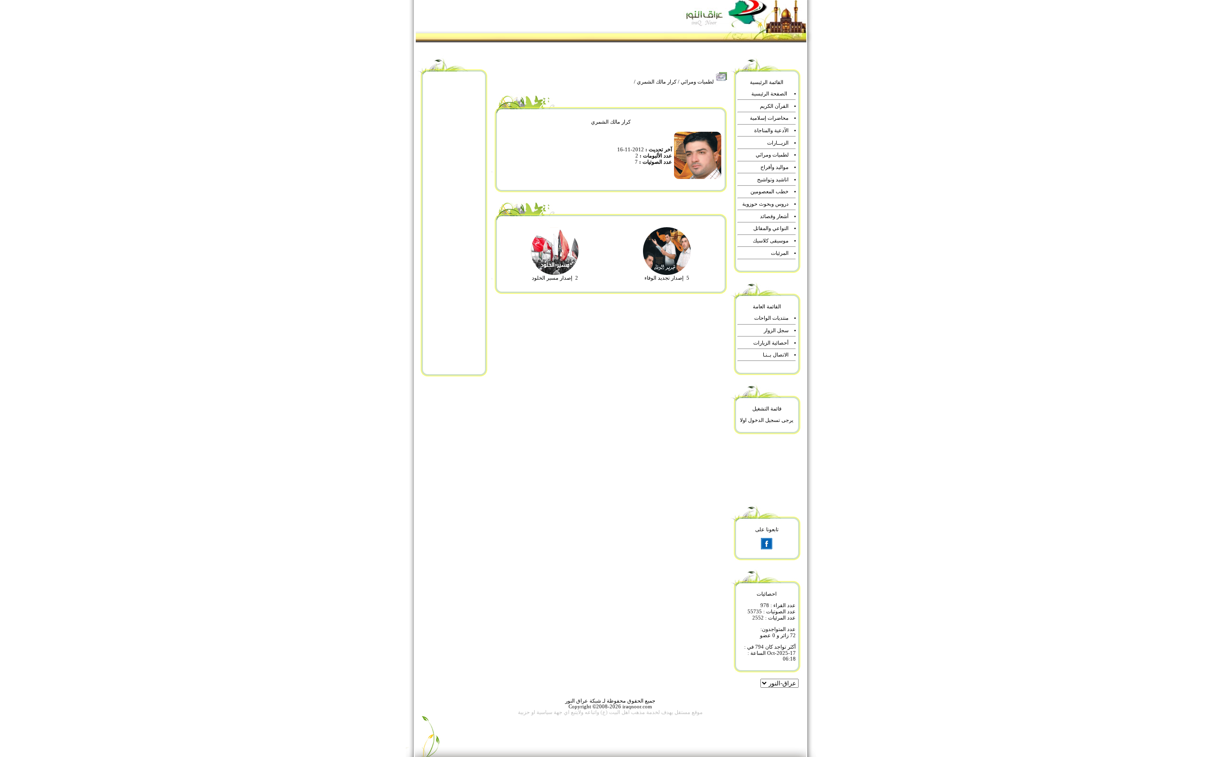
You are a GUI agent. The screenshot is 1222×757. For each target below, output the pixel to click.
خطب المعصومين (769, 191)
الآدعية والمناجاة (771, 130)
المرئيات (780, 253)
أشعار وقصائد (774, 216)
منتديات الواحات (771, 318)
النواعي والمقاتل (771, 228)
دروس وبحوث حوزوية (765, 204)
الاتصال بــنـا (776, 354)
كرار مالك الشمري (656, 81)
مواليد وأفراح (774, 167)
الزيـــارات (778, 143)
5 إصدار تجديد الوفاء (666, 278)
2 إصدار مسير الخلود (555, 278)
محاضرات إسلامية (769, 118)
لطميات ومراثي (697, 81)
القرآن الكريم (774, 106)
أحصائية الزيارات (771, 343)
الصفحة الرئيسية (769, 93)
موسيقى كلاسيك (771, 240)
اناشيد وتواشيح (773, 179)
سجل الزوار (776, 330)
